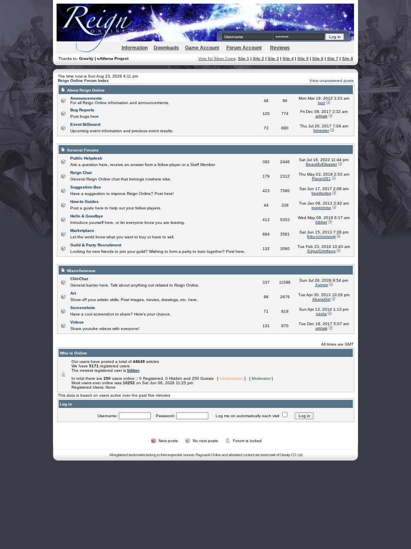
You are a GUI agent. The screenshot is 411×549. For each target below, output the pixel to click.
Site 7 (332, 58)
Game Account (202, 48)
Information (135, 48)
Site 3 (273, 58)
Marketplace (82, 230)
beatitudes (321, 193)
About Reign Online (86, 90)
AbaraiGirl (321, 299)
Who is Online (73, 353)
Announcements (86, 98)
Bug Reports (82, 110)
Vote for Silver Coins (217, 58)
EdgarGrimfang (321, 251)
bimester (321, 130)
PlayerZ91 (321, 178)
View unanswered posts (331, 80)
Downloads (166, 48)
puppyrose (321, 207)
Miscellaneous (81, 270)
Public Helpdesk (86, 158)
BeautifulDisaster (321, 164)
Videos (77, 322)
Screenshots (82, 307)
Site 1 (243, 58)
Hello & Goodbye (86, 216)
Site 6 (318, 58)
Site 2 (258, 58)
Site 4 (288, 58)
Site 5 (303, 58)
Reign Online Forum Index (83, 80)
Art (73, 293)
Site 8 (347, 58)
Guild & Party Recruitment (95, 245)
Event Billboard (85, 124)
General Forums (83, 150)
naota (321, 313)
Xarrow (321, 285)
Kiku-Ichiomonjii (321, 236)
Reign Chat (81, 172)
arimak (321, 116)
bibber (321, 222)
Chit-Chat (79, 279)
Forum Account (244, 48)
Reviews (280, 48)
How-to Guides (84, 201)
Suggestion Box (85, 187)
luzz (321, 102)
